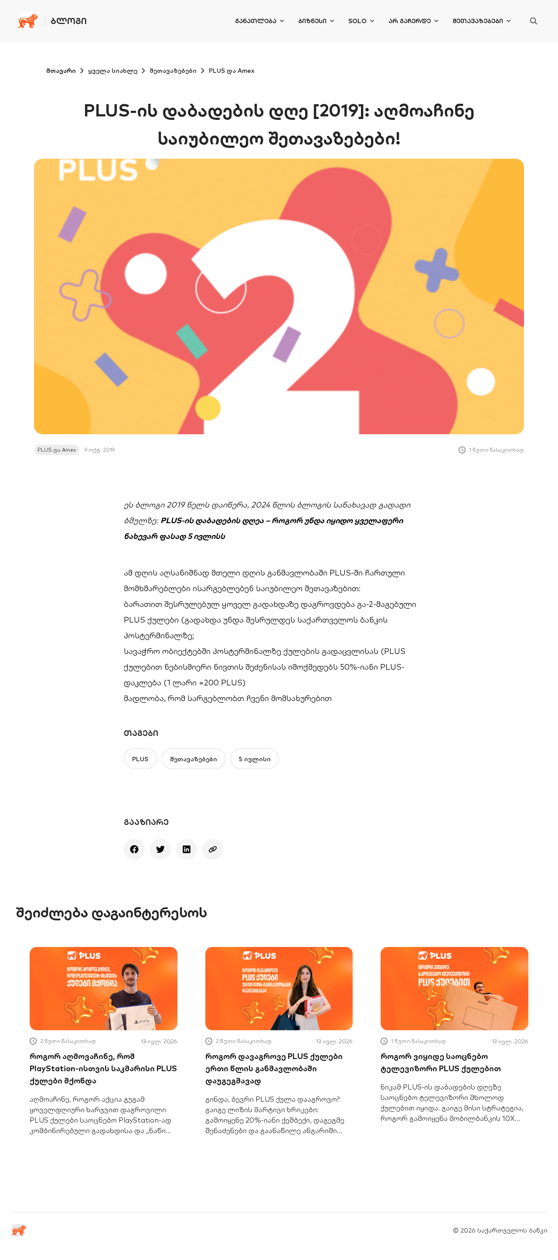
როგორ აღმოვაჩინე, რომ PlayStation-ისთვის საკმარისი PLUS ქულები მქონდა (103, 1068)
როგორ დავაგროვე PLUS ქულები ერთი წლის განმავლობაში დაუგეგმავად (274, 1068)
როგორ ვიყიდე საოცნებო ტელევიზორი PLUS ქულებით (441, 1062)
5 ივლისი (255, 759)
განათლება (255, 21)
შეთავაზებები (478, 21)
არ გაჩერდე (409, 21)
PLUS (140, 759)
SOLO (357, 21)
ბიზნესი (312, 21)
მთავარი (61, 71)
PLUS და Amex (232, 71)
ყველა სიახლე (112, 71)
